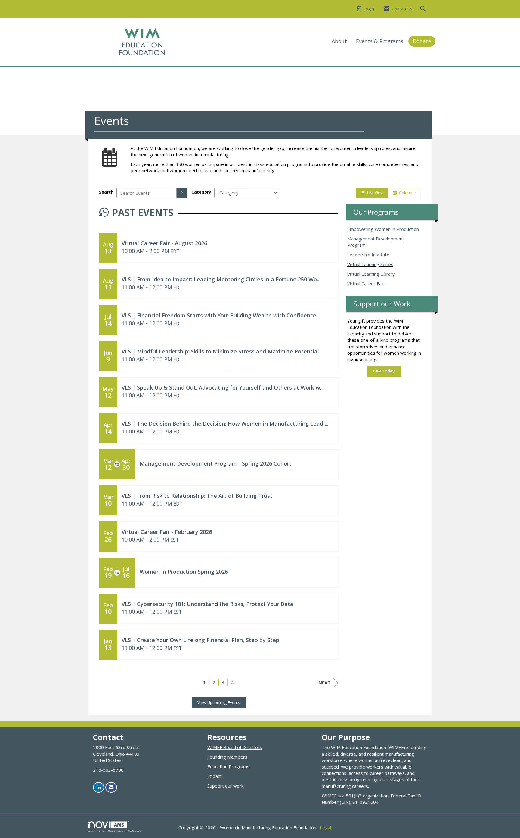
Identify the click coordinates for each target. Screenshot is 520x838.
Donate (422, 41)
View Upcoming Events (218, 702)
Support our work (225, 786)
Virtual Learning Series (370, 264)
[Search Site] (423, 9)
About (339, 41)
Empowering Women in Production (383, 229)
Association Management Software (114, 831)
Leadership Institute (368, 255)
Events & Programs (379, 41)
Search (106, 192)
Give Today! (384, 371)
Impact (214, 776)
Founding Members (227, 757)
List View (374, 192)
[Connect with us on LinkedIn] (98, 787)
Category (201, 192)
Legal (325, 827)
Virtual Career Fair (365, 283)
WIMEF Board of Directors (234, 747)
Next (324, 683)
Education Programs (228, 766)
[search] (182, 193)
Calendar (406, 192)
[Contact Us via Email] (111, 787)
